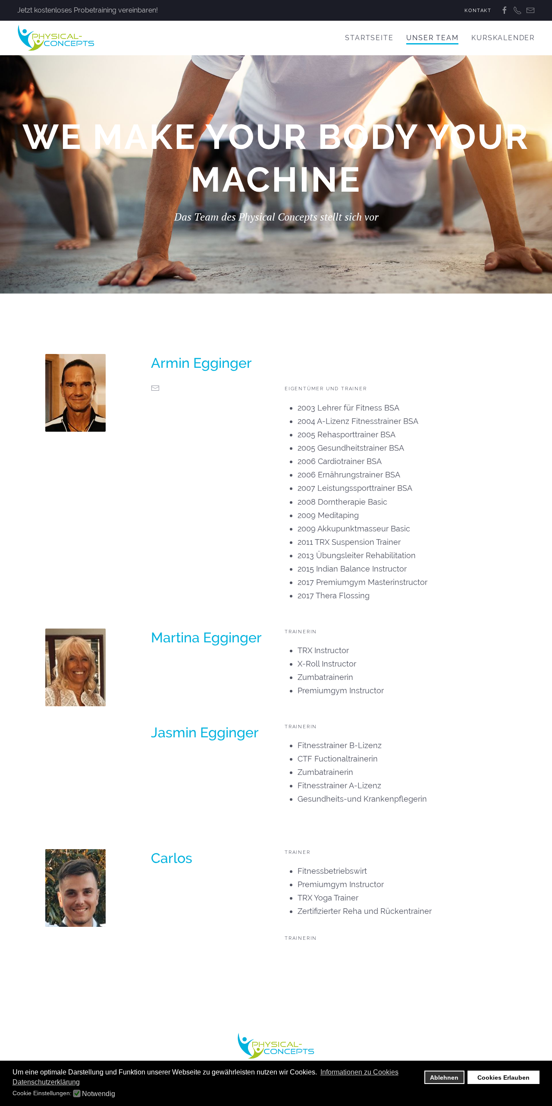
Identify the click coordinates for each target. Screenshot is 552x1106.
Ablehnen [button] (444, 1077)
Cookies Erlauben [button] (503, 1077)
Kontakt (478, 10)
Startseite (369, 38)
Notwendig (98, 1093)
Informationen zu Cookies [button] (359, 1072)
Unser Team (432, 38)
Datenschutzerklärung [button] (46, 1082)
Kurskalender (503, 38)
